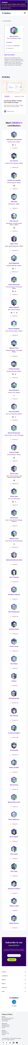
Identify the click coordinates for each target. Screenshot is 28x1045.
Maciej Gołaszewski (14, 802)
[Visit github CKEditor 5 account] (13, 1042)
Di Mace (14, 681)
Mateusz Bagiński (14, 328)
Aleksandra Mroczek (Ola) (14, 560)
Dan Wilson (14, 664)
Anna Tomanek (14, 577)
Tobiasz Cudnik (14, 906)
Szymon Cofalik (14, 452)
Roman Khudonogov (14, 433)
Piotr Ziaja (14, 871)
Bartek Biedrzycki (14, 612)
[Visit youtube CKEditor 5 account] (17, 1042)
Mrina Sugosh (14, 836)
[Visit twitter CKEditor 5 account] (6, 1042)
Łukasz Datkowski (14, 284)
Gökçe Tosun (14, 244)
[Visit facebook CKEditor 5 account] (3, 1042)
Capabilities (5, 975)
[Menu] (25, 13)
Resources (4, 987)
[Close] (26, 2)
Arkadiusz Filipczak (14, 594)
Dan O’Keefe (14, 161)
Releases (7, 96)
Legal (3, 991)
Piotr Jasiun (14, 854)
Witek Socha (14, 518)
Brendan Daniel (14, 629)
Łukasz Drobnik (14, 767)
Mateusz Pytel (14, 348)
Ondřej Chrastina (14, 369)
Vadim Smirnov (14, 923)
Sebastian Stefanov (14, 888)
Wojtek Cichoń (14, 538)
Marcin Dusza (10, 111)
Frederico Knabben (14, 733)
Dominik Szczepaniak (14, 180)
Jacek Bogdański (14, 263)
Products (4, 971)
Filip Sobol (14, 201)
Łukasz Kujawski (14, 307)
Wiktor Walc (14, 496)
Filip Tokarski (14, 221)
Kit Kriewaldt (14, 750)
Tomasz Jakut (14, 473)
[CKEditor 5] (6, 13)
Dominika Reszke (14, 698)
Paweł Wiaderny (14, 390)
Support (4, 979)
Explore (3, 983)
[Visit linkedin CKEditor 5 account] (10, 1042)
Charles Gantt (14, 646)
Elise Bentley (14, 715)
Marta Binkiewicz (14, 819)
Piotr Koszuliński (14, 411)
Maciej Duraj (14, 785)
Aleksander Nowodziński (14, 139)
